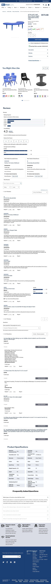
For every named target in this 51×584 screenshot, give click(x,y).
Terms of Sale (31, 581)
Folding (9, 7)
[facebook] (7, 562)
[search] (43, 5)
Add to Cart (38, 39)
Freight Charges (36, 566)
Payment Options (36, 560)
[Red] (38, 29)
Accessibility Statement (39, 581)
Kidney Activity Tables (16, 11)
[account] (46, 5)
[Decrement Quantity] (29, 35)
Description (31, 50)
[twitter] (3, 562)
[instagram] (11, 562)
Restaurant (22, 7)
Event (15, 7)
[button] (13, 25)
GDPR (16, 581)
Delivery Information (35, 554)
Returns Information (35, 569)
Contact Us (41, 552)
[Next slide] (48, 96)
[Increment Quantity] (34, 35)
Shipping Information (35, 564)
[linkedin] (14, 562)
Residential (45, 7)
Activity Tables (9, 11)
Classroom (37, 7)
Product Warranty (36, 571)
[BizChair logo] (7, 5)
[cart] (49, 5)
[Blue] (29, 29)
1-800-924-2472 (37, 4)
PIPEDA (20, 581)
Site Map (47, 581)
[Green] (34, 29)
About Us (28, 553)
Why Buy (30, 53)
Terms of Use (25, 581)
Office (2, 7)
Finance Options (36, 561)
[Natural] (42, 29)
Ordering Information (35, 558)
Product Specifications (33, 60)
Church (30, 7)
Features (30, 56)
